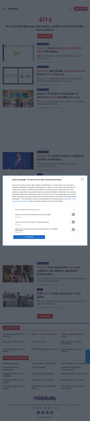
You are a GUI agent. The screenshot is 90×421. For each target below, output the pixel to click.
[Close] (83, 180)
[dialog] (45, 211)
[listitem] (45, 209)
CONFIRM (29, 237)
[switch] (72, 214)
